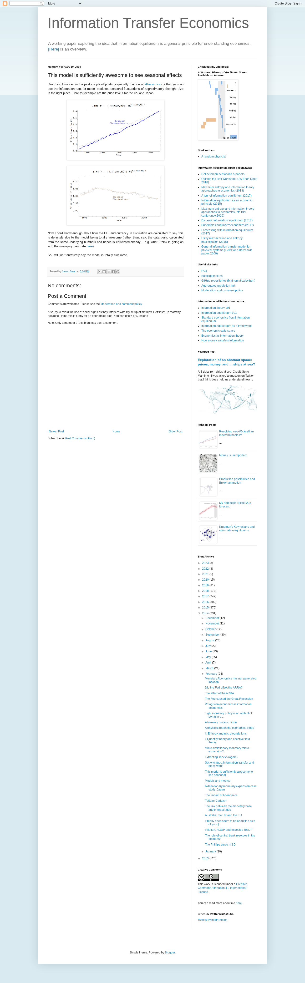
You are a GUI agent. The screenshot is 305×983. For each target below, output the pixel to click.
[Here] (53, 49)
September (212, 634)
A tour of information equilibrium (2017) (226, 195)
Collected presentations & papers (222, 174)
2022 (205, 568)
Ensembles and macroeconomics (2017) (227, 225)
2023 (205, 563)
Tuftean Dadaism (216, 800)
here (90, 246)
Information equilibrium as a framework (226, 326)
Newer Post (56, 431)
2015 (205, 607)
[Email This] (99, 271)
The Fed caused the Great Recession (229, 698)
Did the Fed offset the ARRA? (224, 687)
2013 (205, 858)
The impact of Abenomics (221, 795)
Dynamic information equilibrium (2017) (227, 220)
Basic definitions (212, 276)
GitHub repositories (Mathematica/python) (228, 280)
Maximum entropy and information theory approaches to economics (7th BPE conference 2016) (227, 212)
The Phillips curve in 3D (220, 844)
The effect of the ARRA (219, 693)
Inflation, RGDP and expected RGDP (228, 829)
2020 (205, 579)
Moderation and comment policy (121, 304)
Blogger (170, 952)
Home (116, 431)
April (208, 662)
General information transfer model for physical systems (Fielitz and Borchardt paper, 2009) (226, 250)
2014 (205, 613)
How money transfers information (222, 340)
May (208, 657)
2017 (205, 596)
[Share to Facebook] (113, 271)
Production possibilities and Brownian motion (237, 480)
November (212, 623)
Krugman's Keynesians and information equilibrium (237, 528)
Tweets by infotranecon (213, 920)
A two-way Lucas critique (221, 722)
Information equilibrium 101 (219, 312)
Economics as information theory (222, 335)
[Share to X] (108, 271)
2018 (205, 591)
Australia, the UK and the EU (223, 815)
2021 (205, 574)
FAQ (204, 271)
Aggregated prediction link (218, 285)
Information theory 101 (215, 307)
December (212, 618)
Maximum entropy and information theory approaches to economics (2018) (227, 189)
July (208, 646)
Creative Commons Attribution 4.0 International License (222, 888)
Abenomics (153, 84)
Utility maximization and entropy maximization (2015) (222, 240)
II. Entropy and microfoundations (226, 733)
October (210, 629)
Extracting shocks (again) (221, 757)
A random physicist (213, 156)
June (209, 651)
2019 (205, 585)
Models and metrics (217, 780)
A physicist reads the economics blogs (229, 728)
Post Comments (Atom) (80, 438)
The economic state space (218, 330)
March (209, 668)
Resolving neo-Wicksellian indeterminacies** (236, 433)
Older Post (175, 431)
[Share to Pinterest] (117, 271)
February (211, 673)
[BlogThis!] (104, 271)
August (210, 640)
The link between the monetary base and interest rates (228, 808)
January (211, 851)
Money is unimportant (233, 455)
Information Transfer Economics (148, 23)
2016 (205, 602)
